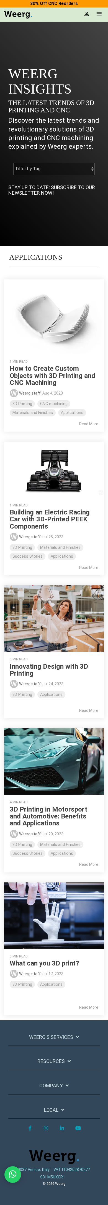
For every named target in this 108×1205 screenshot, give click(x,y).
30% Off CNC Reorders (54, 3)
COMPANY (51, 1085)
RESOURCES (51, 1061)
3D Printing (22, 403)
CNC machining (54, 403)
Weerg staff (30, 393)
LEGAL (51, 1110)
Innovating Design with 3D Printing (49, 670)
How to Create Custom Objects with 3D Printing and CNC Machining (52, 376)
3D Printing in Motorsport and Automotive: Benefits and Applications (48, 816)
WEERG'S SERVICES (51, 1037)
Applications (72, 412)
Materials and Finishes (32, 412)
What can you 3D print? (44, 963)
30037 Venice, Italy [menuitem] (33, 1169)
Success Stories (27, 556)
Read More (88, 424)
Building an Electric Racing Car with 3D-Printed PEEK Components (50, 519)
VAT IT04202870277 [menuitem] (71, 1169)
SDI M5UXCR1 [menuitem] (52, 1177)
